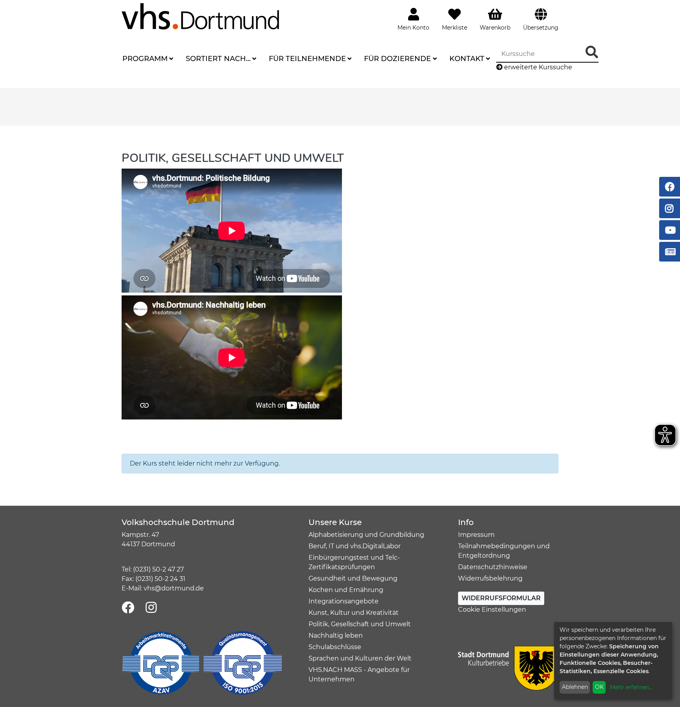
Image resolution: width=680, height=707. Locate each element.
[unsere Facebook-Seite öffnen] (128, 608)
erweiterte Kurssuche (537, 67)
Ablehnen (575, 686)
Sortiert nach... (218, 58)
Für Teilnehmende (307, 58)
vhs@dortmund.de (174, 588)
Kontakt (466, 58)
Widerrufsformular (501, 598)
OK (599, 686)
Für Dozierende (397, 58)
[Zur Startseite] (200, 16)
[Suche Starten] (592, 52)
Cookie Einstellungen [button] (492, 609)
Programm (145, 58)
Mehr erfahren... (631, 687)
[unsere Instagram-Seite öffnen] (151, 608)
